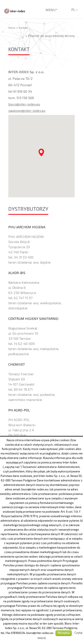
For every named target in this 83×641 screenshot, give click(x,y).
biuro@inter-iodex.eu (24, 104)
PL (73, 9)
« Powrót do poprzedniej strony (50, 36)
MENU (51, 10)
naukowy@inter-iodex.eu (26, 110)
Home (11, 27)
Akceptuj (64, 632)
